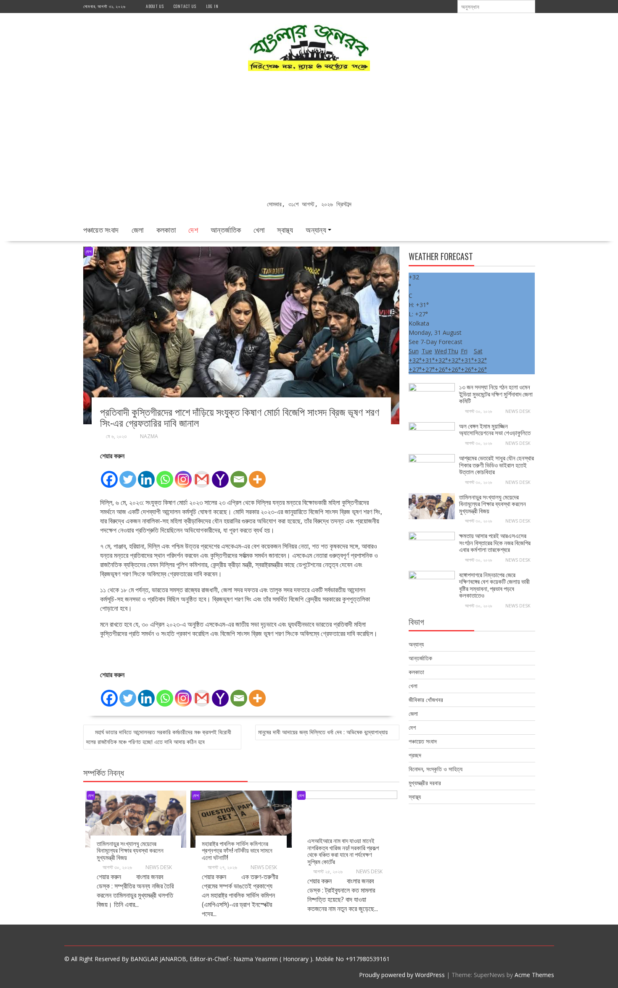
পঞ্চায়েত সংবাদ (101, 229)
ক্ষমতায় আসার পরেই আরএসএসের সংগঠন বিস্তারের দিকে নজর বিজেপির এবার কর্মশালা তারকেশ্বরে (495, 542)
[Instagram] (183, 475)
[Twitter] (127, 475)
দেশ (193, 229)
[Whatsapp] (164, 475)
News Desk (158, 867)
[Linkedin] (146, 475)
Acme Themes (534, 975)
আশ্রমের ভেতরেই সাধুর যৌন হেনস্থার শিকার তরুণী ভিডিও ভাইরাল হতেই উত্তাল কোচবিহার (496, 464)
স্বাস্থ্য (285, 229)
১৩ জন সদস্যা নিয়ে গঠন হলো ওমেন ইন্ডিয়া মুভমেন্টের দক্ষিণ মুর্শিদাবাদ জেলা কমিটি (496, 393)
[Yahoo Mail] (220, 475)
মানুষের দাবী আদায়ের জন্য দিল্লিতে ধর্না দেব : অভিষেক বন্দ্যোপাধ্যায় (323, 732)
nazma (149, 436)
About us (155, 6)
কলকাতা (166, 229)
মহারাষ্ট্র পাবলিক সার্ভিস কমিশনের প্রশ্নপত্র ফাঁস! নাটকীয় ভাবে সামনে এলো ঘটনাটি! (237, 850)
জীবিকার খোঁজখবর (426, 700)
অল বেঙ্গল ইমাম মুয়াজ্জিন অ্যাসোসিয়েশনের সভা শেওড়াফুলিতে (495, 429)
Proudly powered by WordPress (402, 975)
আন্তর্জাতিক (226, 229)
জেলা (138, 229)
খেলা (259, 229)
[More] (257, 475)
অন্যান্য (316, 229)
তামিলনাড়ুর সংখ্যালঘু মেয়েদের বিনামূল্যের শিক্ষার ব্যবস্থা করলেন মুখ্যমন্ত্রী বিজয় (130, 850)
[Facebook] (109, 475)
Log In (212, 6)
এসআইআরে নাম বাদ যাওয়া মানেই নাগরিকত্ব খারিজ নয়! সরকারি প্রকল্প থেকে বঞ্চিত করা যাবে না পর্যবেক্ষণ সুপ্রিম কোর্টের (343, 851)
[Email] (238, 475)
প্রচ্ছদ (415, 755)
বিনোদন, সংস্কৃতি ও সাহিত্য (435, 769)
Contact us (185, 6)
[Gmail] (201, 475)
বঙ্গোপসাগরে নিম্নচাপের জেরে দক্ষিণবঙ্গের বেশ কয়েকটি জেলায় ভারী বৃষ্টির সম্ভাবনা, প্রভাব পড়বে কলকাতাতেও (494, 585)
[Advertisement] (309, 136)
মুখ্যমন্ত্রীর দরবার (425, 783)
